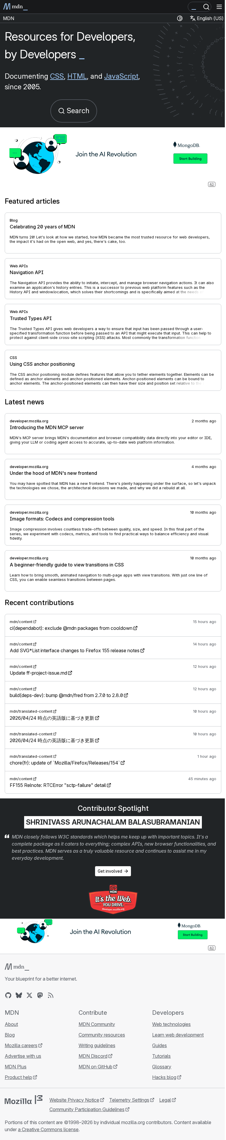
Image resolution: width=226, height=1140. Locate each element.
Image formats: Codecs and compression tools (62, 519)
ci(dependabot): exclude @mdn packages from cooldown (71, 628)
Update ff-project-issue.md (38, 673)
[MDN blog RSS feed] (50, 995)
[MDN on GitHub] (8, 995)
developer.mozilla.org (29, 421)
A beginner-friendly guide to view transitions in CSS (67, 565)
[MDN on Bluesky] (18, 995)
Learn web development (178, 1035)
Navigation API (27, 272)
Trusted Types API (31, 318)
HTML (77, 76)
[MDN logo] (17, 967)
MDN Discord (93, 1056)
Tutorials (161, 1056)
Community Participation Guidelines (86, 1109)
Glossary (161, 1067)
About (11, 1024)
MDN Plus (15, 1067)
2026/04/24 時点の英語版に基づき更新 (52, 718)
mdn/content (21, 622)
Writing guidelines (97, 1045)
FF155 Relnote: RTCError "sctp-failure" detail (58, 785)
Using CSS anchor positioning (42, 364)
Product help (18, 1077)
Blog (14, 220)
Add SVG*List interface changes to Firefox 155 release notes (74, 650)
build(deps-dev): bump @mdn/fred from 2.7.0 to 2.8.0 (66, 695)
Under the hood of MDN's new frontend (53, 473)
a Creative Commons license (48, 1129)
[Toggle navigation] (219, 7)
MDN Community (97, 1024)
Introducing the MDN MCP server (47, 427)
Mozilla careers (21, 1045)
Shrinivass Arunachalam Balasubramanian (113, 822)
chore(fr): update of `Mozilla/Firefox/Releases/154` (65, 763)
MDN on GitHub (95, 1067)
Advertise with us (23, 1056)
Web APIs (19, 266)
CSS (57, 76)
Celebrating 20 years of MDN (42, 227)
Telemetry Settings (129, 1100)
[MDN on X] (29, 995)
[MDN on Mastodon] (40, 995)
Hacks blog (164, 1077)
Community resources (102, 1035)
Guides (159, 1045)
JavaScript (121, 76)
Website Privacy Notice (74, 1100)
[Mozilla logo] (23, 1099)
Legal (165, 1100)
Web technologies (171, 1024)
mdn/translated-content (31, 711)
